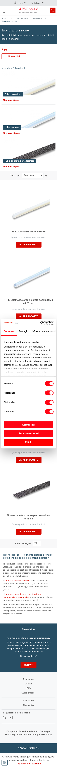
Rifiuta (28, 442)
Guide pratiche (28, 693)
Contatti (28, 683)
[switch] (49, 393)
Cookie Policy (45, 734)
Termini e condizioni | (27, 734)
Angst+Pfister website (28, 763)
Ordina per (15, 175)
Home (4, 19)
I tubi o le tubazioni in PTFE (17, 580)
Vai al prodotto (28, 244)
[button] (20, 3)
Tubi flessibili (37, 19)
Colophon (12, 731)
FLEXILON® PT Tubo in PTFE (29, 231)
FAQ (28, 688)
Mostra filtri (14, 56)
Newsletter (28, 705)
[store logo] (17, 10)
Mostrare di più (11, 100)
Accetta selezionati (29, 433)
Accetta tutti (28, 424)
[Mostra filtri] (5, 762)
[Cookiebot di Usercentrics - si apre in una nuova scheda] (41, 323)
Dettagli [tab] (23, 331)
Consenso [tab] (8, 331)
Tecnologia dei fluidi (19, 19)
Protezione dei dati (28, 731)
